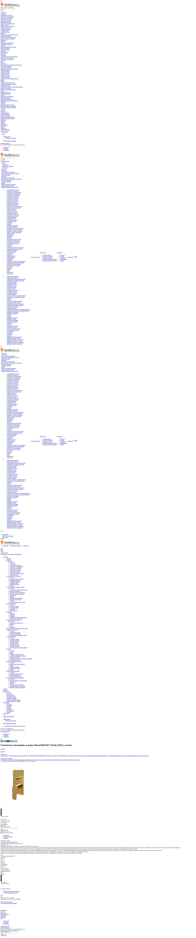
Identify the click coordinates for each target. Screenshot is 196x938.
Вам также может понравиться (12, 891)
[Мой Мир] (6, 741)
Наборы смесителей (52, 759)
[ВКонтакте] (1, 741)
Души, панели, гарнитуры (17, 579)
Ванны (11, 651)
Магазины (3, 915)
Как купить (10, 694)
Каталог (9, 559)
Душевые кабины (14, 639)
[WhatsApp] (12, 741)
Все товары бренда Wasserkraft (8, 903)
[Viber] (10, 741)
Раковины (12, 614)
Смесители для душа (30, 759)
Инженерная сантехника (16, 673)
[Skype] (14, 741)
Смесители (13, 563)
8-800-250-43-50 (5, 129)
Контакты (3, 917)
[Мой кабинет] (1, 533)
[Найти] (2, 11)
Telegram (6, 148)
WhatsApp (6, 150)
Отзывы (6, 838)
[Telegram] (16, 741)
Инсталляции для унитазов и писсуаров (69, 755)
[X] (8, 741)
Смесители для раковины (18, 759)
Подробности (4, 824)
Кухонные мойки (14, 606)
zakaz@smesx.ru (6, 143)
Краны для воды (75, 759)
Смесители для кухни (6, 759)
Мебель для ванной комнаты (17, 664)
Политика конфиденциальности (10, 930)
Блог (2, 918)
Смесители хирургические (64, 759)
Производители (5, 914)
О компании (4, 910)
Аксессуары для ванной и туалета (18, 590)
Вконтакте (6, 147)
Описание (6, 835)
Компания (9, 705)
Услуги (2, 911)
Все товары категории (6, 902)
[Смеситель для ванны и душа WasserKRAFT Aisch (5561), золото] (18, 801)
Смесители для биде (41, 759)
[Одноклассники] (4, 741)
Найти (2, 935)
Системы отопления (15, 632)
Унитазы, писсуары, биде (16, 623)
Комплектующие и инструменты (18, 680)
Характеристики (8, 836)
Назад (9, 558)
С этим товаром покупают (10, 892)
